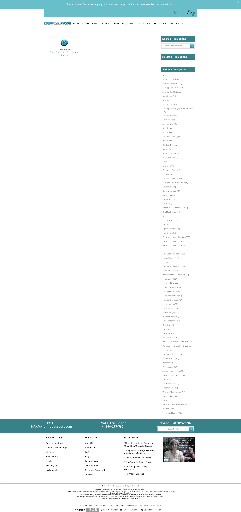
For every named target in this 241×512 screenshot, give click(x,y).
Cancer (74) (167, 161)
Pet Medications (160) (172, 354)
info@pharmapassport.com (51, 426)
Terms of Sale (91, 465)
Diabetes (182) (169, 195)
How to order (52, 456)
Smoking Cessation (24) (173, 375)
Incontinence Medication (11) (175, 274)
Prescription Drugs (54, 443)
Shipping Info (52, 465)
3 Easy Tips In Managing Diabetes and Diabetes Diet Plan (140, 451)
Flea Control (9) (169, 233)
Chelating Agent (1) (171, 166)
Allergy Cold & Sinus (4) (173, 92)
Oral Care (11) (168, 325)
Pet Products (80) (170, 358)
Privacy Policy (91, 461)
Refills (49, 461)
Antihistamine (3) (170, 120)
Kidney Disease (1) (171, 291)
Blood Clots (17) (169, 149)
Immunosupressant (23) (173, 266)
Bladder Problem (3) (171, 145)
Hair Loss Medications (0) (174, 254)
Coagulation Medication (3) (175, 182)
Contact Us (90, 447)
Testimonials (52, 470)
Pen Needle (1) (169, 350)
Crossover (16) (169, 187)
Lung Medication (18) (172, 295)
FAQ (87, 452)
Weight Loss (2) (169, 408)
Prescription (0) (169, 367)
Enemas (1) (167, 224)
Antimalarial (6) (169, 124)
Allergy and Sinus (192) (173, 87)
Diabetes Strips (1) (170, 199)
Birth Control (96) (170, 140)
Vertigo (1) (167, 400)
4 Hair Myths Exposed (134, 474)
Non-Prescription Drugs (56, 447)
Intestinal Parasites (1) (172, 283)
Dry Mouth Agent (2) (171, 212)
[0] (192, 14)
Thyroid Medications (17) (173, 392)
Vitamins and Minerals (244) (175, 404)
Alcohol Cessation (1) (172, 83)
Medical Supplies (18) (172, 300)
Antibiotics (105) (170, 104)
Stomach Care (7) (170, 383)
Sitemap (89, 474)
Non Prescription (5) (171, 321)
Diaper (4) (167, 203)
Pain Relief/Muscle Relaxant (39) (177, 341)
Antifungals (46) (169, 115)
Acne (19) (166, 75)
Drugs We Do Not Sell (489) (175, 207)
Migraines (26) (169, 312)
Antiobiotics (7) (169, 128)
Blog (87, 456)
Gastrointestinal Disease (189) (176, 237)
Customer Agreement (95, 470)
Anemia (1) (167, 100)
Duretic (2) (167, 216)
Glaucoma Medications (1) (174, 245)
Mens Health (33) (170, 304)
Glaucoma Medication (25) (174, 241)
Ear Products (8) (170, 220)
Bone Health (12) (170, 157)
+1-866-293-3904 (114, 426)
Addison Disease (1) (171, 79)
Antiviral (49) (168, 132)
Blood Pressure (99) (171, 153)
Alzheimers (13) (169, 96)
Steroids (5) (167, 379)
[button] (120, 510)
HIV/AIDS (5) (168, 262)
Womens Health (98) (172, 413)
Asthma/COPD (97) (171, 136)
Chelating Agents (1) (171, 170)
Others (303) (168, 333)
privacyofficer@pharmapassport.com (146, 505)
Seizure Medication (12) (173, 371)
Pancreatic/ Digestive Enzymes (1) (178, 346)
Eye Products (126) (171, 228)
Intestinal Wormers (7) (172, 287)
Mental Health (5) (170, 308)
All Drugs (50, 452)
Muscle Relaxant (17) (171, 316)
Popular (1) (167, 362)
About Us (89, 443)
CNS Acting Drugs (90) (172, 178)
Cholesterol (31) (169, 174)
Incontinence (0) (170, 270)
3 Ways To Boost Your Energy (137, 457)
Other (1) (166, 329)
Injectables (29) (169, 279)
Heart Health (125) (170, 258)
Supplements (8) (170, 388)
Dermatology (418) (171, 191)
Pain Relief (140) (170, 337)
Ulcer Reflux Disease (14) (173, 396)
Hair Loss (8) (168, 249)
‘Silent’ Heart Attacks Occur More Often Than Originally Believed (139, 444)
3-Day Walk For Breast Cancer (138, 462)
